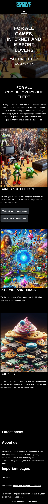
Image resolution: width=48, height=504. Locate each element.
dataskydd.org (11, 494)
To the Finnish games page (14, 218)
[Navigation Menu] (24, 11)
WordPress (32, 501)
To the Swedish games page (14, 211)
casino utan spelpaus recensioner (27, 486)
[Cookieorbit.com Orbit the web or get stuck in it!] (24, 4)
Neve (13, 501)
